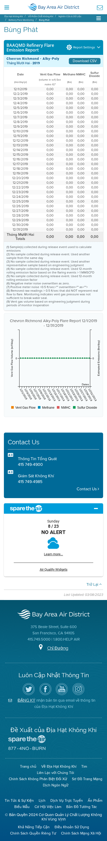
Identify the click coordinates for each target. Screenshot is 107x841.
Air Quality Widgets (54, 569)
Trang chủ (28, 766)
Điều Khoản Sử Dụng (72, 827)
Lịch (42, 800)
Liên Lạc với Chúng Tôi (55, 772)
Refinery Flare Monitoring (21, 20)
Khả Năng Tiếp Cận (34, 827)
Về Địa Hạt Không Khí (58, 766)
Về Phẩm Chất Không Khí (40, 16)
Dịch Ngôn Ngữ (55, 785)
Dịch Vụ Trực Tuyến (66, 800)
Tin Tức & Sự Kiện (19, 800)
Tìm (84, 766)
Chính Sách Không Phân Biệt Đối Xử (38, 779)
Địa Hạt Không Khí (13, 16)
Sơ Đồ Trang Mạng (87, 779)
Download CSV (85, 61)
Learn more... (53, 554)
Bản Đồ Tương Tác (81, 807)
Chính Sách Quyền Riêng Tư (33, 833)
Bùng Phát (44, 20)
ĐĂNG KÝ (26, 700)
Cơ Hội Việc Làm (48, 807)
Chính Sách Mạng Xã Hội (81, 833)
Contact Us (87, 489)
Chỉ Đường (57, 648)
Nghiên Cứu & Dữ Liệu (69, 16)
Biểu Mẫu (22, 807)
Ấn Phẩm (95, 800)
